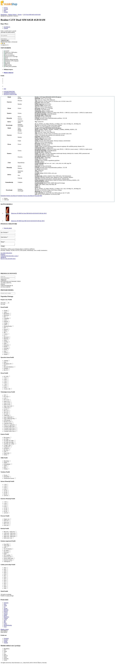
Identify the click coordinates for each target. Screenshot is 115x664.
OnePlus (6, 341)
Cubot (5, 320)
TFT (5, 395)
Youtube (6, 642)
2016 (5, 577)
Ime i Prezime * (4, 232)
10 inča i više (7, 389)
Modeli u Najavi (5, 629)
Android (6, 360)
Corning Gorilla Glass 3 (10, 429)
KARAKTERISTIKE (9, 91)
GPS (5, 547)
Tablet (5, 465)
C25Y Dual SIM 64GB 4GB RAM (31, 14)
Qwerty (6, 475)
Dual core (6, 520)
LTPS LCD (7, 407)
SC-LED (6, 414)
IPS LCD (6, 410)
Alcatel (5, 310)
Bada (5, 362)
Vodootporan (7, 561)
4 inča (5, 379)
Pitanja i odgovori (8, 72)
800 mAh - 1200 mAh (9, 531)
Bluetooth (6, 552)
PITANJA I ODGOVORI (10, 94)
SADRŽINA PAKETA (9, 93)
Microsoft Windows (9, 367)
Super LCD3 (7, 404)
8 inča (5, 385)
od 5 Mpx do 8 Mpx (9, 442)
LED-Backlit (7, 420)
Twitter (5, 641)
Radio (5, 553)
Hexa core (6, 523)
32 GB (5, 492)
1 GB (5, 484)
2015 (5, 578)
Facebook (6, 638)
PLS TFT (6, 396)
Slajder (5, 462)
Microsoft (6, 337)
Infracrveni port (7, 556)
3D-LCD (6, 412)
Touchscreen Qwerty (9, 478)
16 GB (5, 491)
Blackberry (6, 313)
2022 (5, 567)
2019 (5, 572)
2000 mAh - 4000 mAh (9, 535)
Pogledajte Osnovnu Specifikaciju (25, 195)
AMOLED (6, 415)
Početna (6, 7)
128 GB (6, 495)
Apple (5, 312)
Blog (5, 10)
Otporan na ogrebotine (9, 425)
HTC (5, 327)
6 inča (5, 382)
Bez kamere (7, 437)
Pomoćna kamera (8, 560)
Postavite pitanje (8, 228)
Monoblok (6, 461)
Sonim (5, 349)
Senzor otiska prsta (8, 558)
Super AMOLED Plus (9, 418)
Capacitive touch (8, 423)
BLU (5, 316)
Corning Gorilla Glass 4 (10, 431)
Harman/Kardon (8, 326)
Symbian (6, 368)
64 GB (5, 494)
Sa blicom (6, 448)
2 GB (5, 486)
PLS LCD (6, 400)
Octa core (6, 525)
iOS (5, 365)
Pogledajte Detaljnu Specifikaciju (9, 195)
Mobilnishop (4, 14)
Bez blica (6, 450)
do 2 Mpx (6, 439)
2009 (5, 588)
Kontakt (6, 12)
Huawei (6, 329)
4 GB (5, 487)
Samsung (6, 348)
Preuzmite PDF (38, 195)
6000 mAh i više (8, 538)
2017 (5, 575)
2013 (5, 582)
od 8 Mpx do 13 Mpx (9, 443)
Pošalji (2, 246)
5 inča (5, 381)
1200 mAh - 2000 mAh (9, 533)
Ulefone (6, 352)
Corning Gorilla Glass (9, 426)
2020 (5, 571)
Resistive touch (7, 421)
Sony (5, 351)
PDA (5, 467)
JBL (5, 332)
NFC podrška (7, 555)
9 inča (5, 387)
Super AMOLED (8, 417)
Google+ (6, 640)
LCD (5, 398)
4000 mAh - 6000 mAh (9, 536)
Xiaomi (5, 354)
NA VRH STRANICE (6, 253)
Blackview (6, 315)
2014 (5, 580)
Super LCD (7, 401)
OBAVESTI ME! (5, 40)
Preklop (6, 468)
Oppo (5, 343)
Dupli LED (6, 453)
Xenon (5, 454)
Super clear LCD (8, 406)
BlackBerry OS (7, 363)
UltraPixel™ (7, 447)
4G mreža (6, 550)
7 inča (5, 384)
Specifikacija (7, 27)
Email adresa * (4, 237)
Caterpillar (6, 318)
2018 (5, 574)
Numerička (6, 476)
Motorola (6, 338)
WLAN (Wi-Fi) (8, 549)
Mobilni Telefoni (12, 14)
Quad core (6, 522)
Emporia (6, 321)
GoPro (5, 324)
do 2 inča (6, 376)
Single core (6, 519)
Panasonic (6, 345)
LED (5, 451)
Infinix (5, 331)
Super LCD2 (7, 403)
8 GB (5, 489)
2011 (5, 585)
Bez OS (6, 370)
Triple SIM (6, 545)
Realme (20, 14)
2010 (5, 586)
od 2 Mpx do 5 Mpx (9, 440)
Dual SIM (6, 544)
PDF (5, 88)
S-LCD (5, 409)
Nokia (5, 340)
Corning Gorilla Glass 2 (10, 428)
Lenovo (6, 334)
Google (5, 323)
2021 (5, 569)
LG (4, 335)
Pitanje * (3, 242)
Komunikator (7, 464)
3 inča (5, 378)
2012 (5, 583)
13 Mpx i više (7, 445)
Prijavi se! (3, 279)
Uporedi (6, 9)
